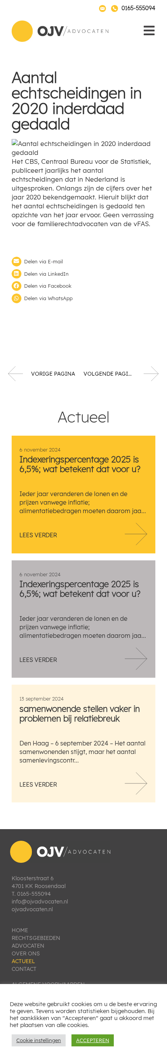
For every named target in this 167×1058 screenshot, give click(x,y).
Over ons (26, 953)
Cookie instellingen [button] (38, 1040)
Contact (24, 968)
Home (20, 930)
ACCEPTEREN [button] (92, 1040)
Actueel (23, 961)
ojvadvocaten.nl (32, 909)
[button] (83, 261)
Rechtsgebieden (36, 937)
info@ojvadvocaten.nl (40, 901)
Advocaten (28, 945)
